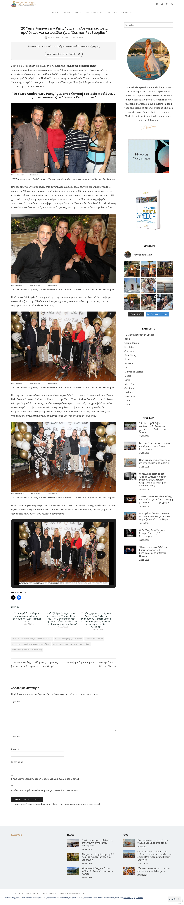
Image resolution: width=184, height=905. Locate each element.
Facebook (16, 834)
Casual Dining (131, 342)
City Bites (129, 346)
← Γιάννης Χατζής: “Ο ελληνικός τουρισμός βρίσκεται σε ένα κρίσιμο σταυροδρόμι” (34, 664)
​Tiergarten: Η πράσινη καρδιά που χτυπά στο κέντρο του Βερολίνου (98, 857)
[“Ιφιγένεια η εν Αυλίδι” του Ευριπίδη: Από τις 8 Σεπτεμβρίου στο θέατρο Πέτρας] (130, 550)
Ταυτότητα (17, 893)
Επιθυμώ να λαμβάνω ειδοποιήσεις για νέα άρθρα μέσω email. (45, 790)
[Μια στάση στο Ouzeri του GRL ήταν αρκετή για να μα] (132, 302)
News (55, 12)
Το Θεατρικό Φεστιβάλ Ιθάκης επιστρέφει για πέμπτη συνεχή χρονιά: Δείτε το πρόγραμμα (156, 499)
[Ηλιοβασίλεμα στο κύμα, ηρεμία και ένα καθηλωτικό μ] (148, 269)
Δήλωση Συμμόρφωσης (72, 893)
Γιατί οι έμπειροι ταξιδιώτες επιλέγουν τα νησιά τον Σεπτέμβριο (154, 445)
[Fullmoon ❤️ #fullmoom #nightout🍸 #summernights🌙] (132, 269)
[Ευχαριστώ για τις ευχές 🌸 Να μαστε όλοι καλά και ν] (165, 269)
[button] (57, 577)
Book (127, 338)
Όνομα (15, 736)
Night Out (129, 384)
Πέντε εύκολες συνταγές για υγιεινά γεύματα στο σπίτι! (154, 461)
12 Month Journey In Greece (139, 334)
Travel (66, 12)
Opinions (126, 12)
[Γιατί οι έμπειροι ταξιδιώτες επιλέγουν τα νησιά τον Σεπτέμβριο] (130, 446)
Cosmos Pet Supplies (94, 639)
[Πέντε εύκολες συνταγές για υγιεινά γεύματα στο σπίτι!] (130, 462)
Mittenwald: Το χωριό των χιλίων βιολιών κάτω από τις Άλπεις (98, 871)
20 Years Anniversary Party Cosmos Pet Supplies (32, 639)
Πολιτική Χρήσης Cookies (133, 898)
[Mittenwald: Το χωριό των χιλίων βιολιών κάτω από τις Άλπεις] (73, 871)
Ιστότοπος (17, 761)
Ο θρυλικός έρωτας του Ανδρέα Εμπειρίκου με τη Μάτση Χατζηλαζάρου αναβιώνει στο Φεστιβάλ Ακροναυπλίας (152, 479)
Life (64, 23)
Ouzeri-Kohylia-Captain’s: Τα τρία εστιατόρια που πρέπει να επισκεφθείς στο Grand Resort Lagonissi (154, 855)
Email (15, 749)
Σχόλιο (15, 701)
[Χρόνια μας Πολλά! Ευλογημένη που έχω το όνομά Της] (132, 285)
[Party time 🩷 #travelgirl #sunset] (165, 285)
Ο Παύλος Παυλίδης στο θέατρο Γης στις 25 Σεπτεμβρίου (152, 533)
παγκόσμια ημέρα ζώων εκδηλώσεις (27, 649)
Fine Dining (130, 355)
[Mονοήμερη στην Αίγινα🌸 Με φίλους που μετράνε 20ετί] (148, 285)
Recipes (128, 392)
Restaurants (131, 396)
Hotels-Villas (94, 12)
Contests (129, 351)
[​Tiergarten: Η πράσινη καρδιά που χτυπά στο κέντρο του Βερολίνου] (73, 857)
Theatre (128, 400)
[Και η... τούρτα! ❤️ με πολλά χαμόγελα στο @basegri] (148, 302)
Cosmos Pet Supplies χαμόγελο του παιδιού (71, 644)
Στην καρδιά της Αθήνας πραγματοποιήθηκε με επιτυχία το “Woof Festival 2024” (27, 617)
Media (127, 375)
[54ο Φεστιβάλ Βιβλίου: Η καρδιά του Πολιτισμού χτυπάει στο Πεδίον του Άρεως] (130, 426)
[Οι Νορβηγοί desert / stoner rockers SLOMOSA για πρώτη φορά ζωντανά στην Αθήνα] (130, 516)
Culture (112, 12)
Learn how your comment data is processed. (76, 803)
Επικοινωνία (49, 893)
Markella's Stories (133, 371)
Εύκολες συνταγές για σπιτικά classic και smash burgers (154, 869)
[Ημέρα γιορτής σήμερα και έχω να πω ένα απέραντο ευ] (165, 302)
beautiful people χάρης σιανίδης (68, 639)
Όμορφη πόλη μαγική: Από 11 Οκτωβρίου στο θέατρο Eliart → (91, 664)
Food (78, 12)
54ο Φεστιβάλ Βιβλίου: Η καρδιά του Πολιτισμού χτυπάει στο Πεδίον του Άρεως (152, 428)
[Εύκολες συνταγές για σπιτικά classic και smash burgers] (129, 871)
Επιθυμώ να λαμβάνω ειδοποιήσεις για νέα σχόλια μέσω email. (45, 778)
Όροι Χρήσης (33, 893)
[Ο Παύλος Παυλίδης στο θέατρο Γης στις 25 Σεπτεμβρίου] (130, 533)
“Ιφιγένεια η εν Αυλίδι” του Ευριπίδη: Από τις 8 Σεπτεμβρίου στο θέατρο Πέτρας (153, 551)
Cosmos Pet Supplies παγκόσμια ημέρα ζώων (31, 644)
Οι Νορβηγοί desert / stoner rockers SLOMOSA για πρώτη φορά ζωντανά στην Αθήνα (155, 516)
